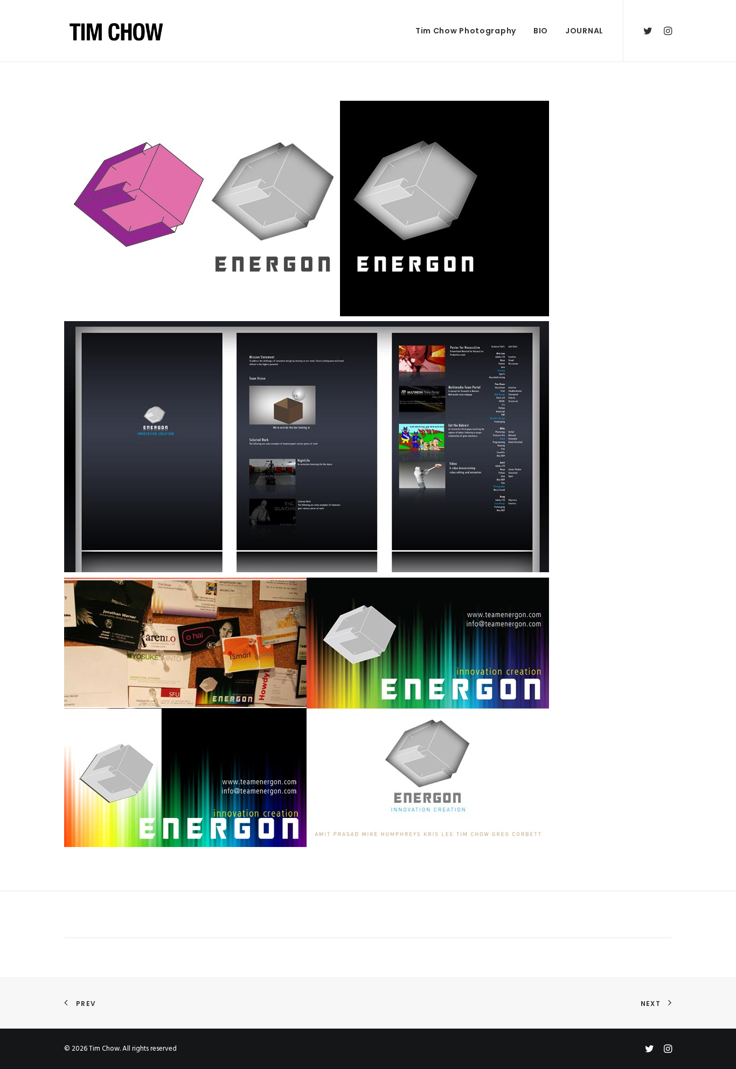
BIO (540, 30)
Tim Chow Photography (465, 30)
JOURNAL (584, 30)
